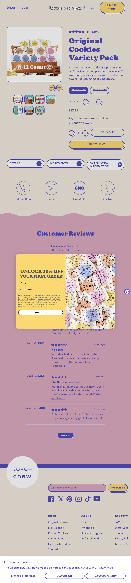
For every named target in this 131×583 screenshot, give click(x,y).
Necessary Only (106, 576)
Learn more (106, 568)
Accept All (64, 576)
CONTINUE (40, 312)
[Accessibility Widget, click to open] (127, 291)
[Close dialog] (111, 258)
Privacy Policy (31, 306)
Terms (39, 306)
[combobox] (22, 289)
